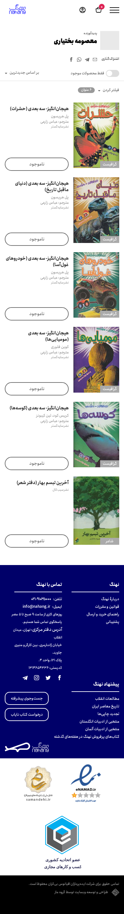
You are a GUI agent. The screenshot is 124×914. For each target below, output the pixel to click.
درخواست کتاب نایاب (27, 715)
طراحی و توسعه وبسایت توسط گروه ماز (81, 892)
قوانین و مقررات (107, 607)
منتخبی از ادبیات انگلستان (99, 721)
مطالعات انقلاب (107, 699)
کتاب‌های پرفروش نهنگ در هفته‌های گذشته (86, 737)
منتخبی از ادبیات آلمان (102, 729)
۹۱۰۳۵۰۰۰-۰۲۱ (41, 599)
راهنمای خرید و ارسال (102, 614)
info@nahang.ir (36, 607)
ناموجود (37, 164)
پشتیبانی (112, 622)
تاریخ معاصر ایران (105, 706)
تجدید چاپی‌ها (108, 714)
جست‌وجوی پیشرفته (27, 698)
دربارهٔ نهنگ (110, 599)
